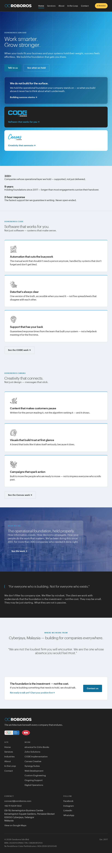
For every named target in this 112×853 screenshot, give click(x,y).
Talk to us (13, 68)
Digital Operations (34, 785)
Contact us (92, 688)
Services (51, 6)
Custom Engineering (35, 775)
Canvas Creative (33, 761)
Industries (9, 756)
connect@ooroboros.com (17, 801)
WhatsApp (68, 815)
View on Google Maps (15, 825)
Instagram (68, 806)
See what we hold (36, 68)
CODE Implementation (36, 756)
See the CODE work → (19, 350)
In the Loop (72, 6)
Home (41, 6)
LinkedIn (67, 810)
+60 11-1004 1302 (13, 806)
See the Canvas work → (20, 495)
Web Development (34, 771)
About (61, 6)
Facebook (68, 801)
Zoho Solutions (32, 751)
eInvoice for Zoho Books (37, 747)
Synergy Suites (32, 766)
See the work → (19, 551)
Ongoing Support (34, 780)
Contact (85, 6)
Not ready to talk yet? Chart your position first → (32, 692)
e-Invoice (101, 6)
